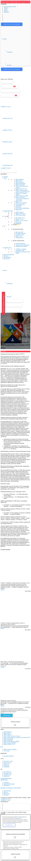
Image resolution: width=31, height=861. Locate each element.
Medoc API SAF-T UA (21, 189)
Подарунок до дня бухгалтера (8, 700)
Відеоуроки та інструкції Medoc (12, 300)
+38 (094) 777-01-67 (6, 106)
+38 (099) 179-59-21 (7, 130)
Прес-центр (7, 258)
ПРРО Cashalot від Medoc (10, 749)
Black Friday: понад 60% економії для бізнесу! (12, 661)
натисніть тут (18, 818)
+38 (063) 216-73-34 (7, 118)
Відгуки (6, 10)
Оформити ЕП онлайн (21, 246)
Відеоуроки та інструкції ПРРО (11, 305)
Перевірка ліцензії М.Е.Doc (10, 90)
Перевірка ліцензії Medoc (14, 788)
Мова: (5, 39)
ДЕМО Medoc (4, 780)
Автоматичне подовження (22, 245)
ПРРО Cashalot (19, 212)
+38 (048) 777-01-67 (6, 168)
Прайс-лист (21, 202)
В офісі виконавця (20, 243)
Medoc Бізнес (19, 180)
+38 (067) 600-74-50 (7, 165)
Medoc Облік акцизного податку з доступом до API (22, 191)
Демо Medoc (19, 205)
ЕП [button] (4, 226)
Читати (2, 589)
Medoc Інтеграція (20, 184)
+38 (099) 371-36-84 (7, 142)
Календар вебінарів (9, 756)
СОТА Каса (7, 750)
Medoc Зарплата (20, 182)
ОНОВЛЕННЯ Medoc (6, 778)
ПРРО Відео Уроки (21, 215)
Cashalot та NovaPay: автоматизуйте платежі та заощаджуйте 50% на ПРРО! (13, 623)
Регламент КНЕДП (20, 233)
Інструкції (18, 206)
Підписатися (6, 715)
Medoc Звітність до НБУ (22, 195)
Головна (6, 176)
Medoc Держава (20, 179)
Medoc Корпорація (20, 183)
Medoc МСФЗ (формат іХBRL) (11, 741)
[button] (4, 174)
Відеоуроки (19, 209)
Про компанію (10, 6)
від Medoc (15, 309)
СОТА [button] (6, 216)
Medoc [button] (5, 178)
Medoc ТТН (19, 201)
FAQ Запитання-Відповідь (22, 208)
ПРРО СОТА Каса (20, 213)
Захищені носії (19, 237)
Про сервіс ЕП (19, 232)
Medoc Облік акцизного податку (12, 736)
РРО (2, 747)
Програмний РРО (8, 211)
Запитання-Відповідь (9, 784)
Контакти (6, 12)
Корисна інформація (9, 254)
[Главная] (4, 77)
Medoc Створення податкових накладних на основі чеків (22, 199)
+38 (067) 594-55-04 (7, 153)
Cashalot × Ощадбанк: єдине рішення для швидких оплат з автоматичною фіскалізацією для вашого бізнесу (15, 583)
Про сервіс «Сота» (20, 217)
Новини (6, 8)
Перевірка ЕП (7, 81)
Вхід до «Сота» (19, 219)
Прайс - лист (21, 220)
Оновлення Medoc (10, 86)
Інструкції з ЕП (20, 235)
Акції (5, 9)
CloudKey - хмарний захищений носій (21, 249)
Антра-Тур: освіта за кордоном (12, 24)
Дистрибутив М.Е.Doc (10, 95)
